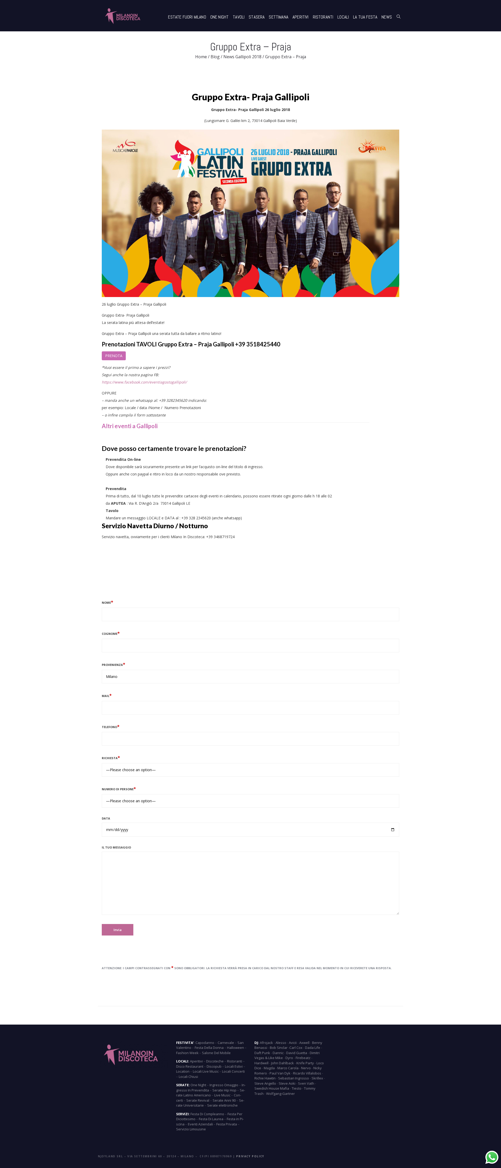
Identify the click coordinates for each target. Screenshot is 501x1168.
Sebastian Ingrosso (293, 1078)
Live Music (222, 1095)
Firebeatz (303, 1057)
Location (182, 1071)
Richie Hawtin (265, 1078)
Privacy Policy (250, 1156)
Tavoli (238, 17)
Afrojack (266, 1042)
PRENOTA (113, 355)
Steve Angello (265, 1083)
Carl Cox (295, 1047)
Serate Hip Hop (224, 1090)
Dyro (289, 1057)
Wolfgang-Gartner (280, 1093)
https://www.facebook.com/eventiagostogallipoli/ (144, 382)
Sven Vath (306, 1083)
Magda (269, 1068)
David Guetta (296, 1052)
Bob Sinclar (279, 1047)
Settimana (278, 17)
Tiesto (296, 1088)
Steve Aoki (287, 1083)
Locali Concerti (233, 1071)
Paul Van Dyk (280, 1073)
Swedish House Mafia (271, 1088)
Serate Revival (197, 1100)
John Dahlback (282, 1063)
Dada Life (312, 1047)
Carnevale (226, 1042)
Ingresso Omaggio (224, 1085)
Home (201, 57)
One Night (219, 17)
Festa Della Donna (209, 1047)
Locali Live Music (206, 1071)
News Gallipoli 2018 (242, 57)
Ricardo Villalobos (307, 1073)
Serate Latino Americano (210, 1093)
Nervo (306, 1068)
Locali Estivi (234, 1066)
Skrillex (317, 1078)
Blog (215, 57)
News (386, 17)
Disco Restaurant (189, 1066)
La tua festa (365, 17)
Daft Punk (262, 1052)
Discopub (214, 1066)
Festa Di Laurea (211, 1119)
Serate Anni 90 (224, 1100)
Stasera (257, 17)
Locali (343, 17)
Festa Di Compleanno (207, 1114)
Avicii (293, 1042)
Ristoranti (323, 17)
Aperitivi (301, 17)
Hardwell (261, 1063)
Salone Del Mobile (216, 1052)
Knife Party (305, 1063)
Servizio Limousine (191, 1129)
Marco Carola (288, 1068)
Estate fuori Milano (187, 17)
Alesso (281, 1042)
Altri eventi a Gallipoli (130, 425)
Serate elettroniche (222, 1105)
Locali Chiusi (188, 1076)
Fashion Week (187, 1052)
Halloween (235, 1047)
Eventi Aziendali (200, 1124)
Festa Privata (226, 1124)
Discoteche (215, 1061)
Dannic (278, 1052)
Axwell (304, 1042)
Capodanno (204, 1042)
